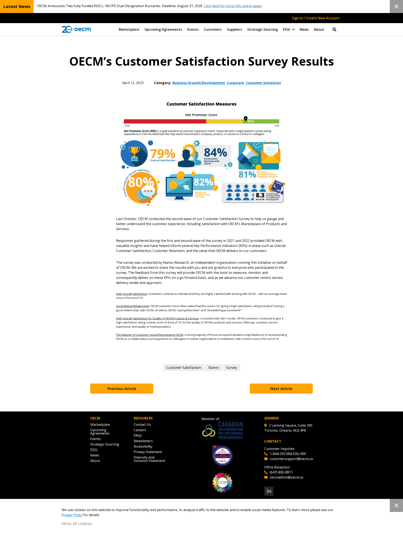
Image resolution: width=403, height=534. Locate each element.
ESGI (286, 29)
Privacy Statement (148, 452)
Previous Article (121, 388)
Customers (213, 29)
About (319, 29)
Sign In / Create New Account (316, 18)
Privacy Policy (71, 515)
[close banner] (396, 6)
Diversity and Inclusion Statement (149, 459)
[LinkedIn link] (268, 491)
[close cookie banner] (396, 505)
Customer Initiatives (263, 82)
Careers (140, 430)
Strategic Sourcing (262, 29)
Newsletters (143, 441)
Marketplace (129, 29)
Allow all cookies (76, 523)
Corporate (235, 82)
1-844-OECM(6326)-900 (288, 453)
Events (193, 29)
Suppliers (234, 29)
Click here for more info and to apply (233, 6)
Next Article (281, 388)
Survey (231, 367)
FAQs (138, 435)
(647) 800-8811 (281, 472)
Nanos (213, 367)
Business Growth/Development (199, 82)
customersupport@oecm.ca (291, 458)
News (304, 29)
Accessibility (143, 446)
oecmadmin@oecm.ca (286, 477)
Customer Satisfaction (183, 367)
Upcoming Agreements (163, 29)
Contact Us (142, 424)
